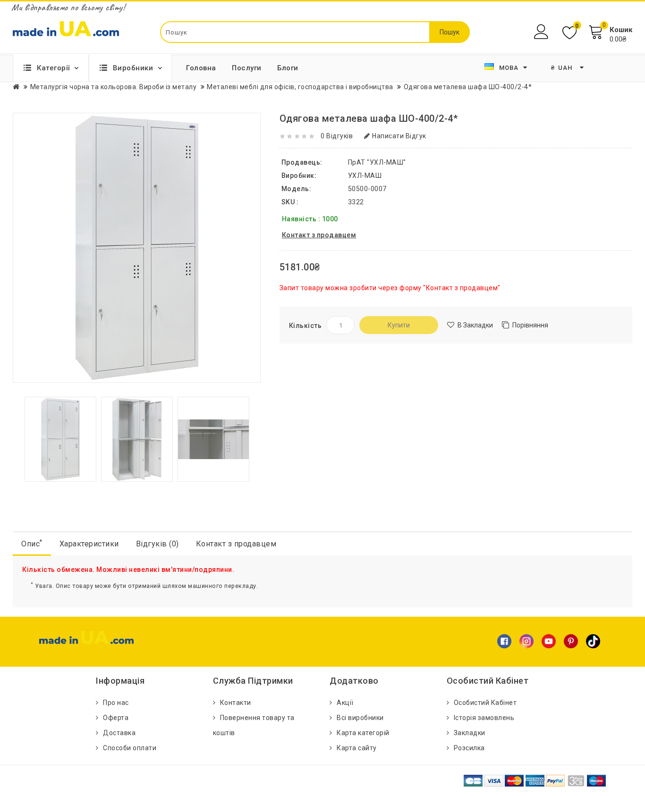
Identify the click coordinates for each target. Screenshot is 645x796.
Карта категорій (363, 733)
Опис (31, 543)
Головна (201, 68)
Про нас (116, 702)
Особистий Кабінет (485, 702)
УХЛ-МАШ (365, 175)
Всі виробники (360, 717)
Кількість (305, 325)
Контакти (235, 702)
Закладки (469, 733)
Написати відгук (399, 136)
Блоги (287, 68)
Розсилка (469, 748)
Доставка (119, 733)
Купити (399, 325)
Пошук (449, 32)
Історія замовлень (484, 717)
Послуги (247, 68)
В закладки (475, 325)
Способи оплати (129, 748)
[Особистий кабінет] (542, 32)
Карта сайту (357, 748)
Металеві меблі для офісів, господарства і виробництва (300, 87)
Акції (345, 702)
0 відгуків (337, 136)
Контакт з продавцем (236, 543)
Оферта (115, 717)
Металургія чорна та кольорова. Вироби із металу (113, 87)
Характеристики (89, 543)
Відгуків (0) (157, 543)
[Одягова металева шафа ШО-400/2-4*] (60, 439)
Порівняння (530, 325)
